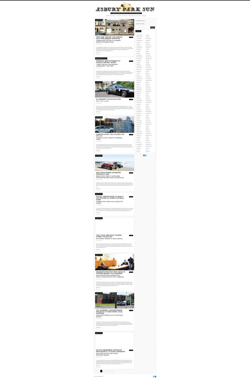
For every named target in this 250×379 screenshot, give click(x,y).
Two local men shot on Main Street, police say (109, 236)
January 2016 (148, 109)
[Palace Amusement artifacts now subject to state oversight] (114, 348)
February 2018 (139, 87)
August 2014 (138, 126)
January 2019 (148, 76)
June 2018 (138, 84)
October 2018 (138, 80)
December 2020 (139, 56)
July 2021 (147, 49)
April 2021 (138, 53)
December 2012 (139, 144)
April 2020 (138, 64)
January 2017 (148, 98)
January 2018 (148, 87)
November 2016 (148, 100)
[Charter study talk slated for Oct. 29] (114, 132)
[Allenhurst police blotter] (114, 97)
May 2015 (147, 117)
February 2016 (139, 109)
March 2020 (148, 64)
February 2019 (139, 76)
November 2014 (148, 122)
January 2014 (148, 131)
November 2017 (148, 89)
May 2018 (147, 84)
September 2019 (149, 69)
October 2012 (138, 146)
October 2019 (138, 69)
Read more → (98, 52)
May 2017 (147, 95)
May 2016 (147, 106)
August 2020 (138, 60)
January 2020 (148, 66)
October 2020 (138, 58)
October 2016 (138, 102)
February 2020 (139, 66)
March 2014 (148, 129)
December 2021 (148, 45)
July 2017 (147, 93)
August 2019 (138, 71)
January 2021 (148, 55)
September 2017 (149, 91)
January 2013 (148, 142)
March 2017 (148, 97)
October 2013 (138, 135)
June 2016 (138, 106)
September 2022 (139, 40)
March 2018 (148, 86)
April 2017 (138, 97)
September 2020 (149, 58)
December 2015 (139, 111)
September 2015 (149, 113)
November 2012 (148, 144)
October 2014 (138, 124)
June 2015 (138, 117)
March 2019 (148, 75)
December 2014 (139, 122)
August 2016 (138, 104)
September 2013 (149, 135)
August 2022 (148, 40)
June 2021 (138, 51)
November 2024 (139, 35)
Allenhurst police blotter (108, 99)
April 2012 (138, 151)
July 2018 (147, 82)
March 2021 (148, 53)
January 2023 (138, 38)
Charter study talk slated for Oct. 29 (110, 135)
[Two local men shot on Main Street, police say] (114, 233)
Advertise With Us (140, 20)
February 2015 (139, 120)
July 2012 (147, 148)
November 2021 (139, 47)
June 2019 (138, 73)
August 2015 (138, 115)
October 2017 (138, 91)
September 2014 (149, 124)
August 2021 (138, 49)
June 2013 (138, 138)
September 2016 (149, 102)
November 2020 (148, 56)
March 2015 (148, 118)
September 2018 (149, 80)
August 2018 (138, 82)
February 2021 (139, 55)
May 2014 (147, 128)
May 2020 (147, 62)
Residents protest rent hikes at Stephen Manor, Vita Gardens (110, 273)
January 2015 (148, 120)
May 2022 (147, 42)
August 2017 (138, 93)
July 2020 (147, 60)
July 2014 (147, 126)
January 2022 (138, 45)
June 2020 (138, 62)
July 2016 (147, 104)
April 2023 (147, 36)
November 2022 (148, 38)
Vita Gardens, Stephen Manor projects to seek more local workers (109, 311)
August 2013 (138, 137)
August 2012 (138, 148)
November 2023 (139, 36)
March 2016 (148, 107)
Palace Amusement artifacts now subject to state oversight (110, 351)
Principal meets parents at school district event (108, 62)
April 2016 (138, 107)
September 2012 (149, 146)
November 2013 (148, 133)
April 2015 (138, 118)
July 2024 (147, 35)
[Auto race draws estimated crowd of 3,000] (114, 170)
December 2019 (139, 67)
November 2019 (148, 67)
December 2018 (139, 78)
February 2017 (139, 98)
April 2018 (138, 86)
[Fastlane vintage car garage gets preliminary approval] (114, 35)
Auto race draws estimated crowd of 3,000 (108, 173)
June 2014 (138, 128)
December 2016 (139, 100)
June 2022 (138, 42)
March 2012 (148, 151)
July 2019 (147, 71)
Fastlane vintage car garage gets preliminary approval (109, 38)
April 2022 (138, 44)
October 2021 (148, 47)
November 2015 (148, 111)
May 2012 (147, 149)
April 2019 (138, 75)
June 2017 (138, 95)
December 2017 (139, 89)
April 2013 (138, 140)
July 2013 (147, 137)
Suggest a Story (140, 23)
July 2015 (147, 115)
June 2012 (138, 149)
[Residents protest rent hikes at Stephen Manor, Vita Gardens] (114, 269)
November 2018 (148, 78)
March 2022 (148, 44)
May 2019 (147, 73)
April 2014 (138, 129)
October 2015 (138, 113)
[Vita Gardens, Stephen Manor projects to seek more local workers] (114, 308)
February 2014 (139, 131)
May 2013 (147, 138)
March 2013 (148, 140)
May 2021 (147, 51)
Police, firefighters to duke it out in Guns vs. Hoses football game (110, 198)
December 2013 (139, 133)
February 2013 (139, 142)
